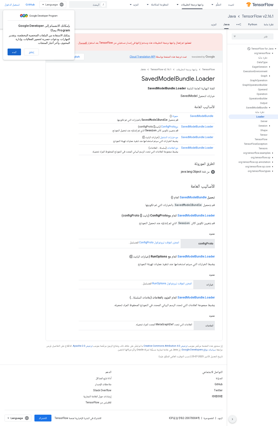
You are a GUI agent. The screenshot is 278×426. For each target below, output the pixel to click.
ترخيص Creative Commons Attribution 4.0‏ (165, 345)
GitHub (30, 4)
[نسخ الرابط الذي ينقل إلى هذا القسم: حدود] (205, 233)
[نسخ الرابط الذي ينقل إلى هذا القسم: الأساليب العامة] (190, 107)
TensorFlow (208, 69)
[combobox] (88, 4)
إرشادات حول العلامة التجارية (97, 396)
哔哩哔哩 (217, 396)
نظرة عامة (268, 24)
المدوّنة (219, 378)
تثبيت (231, 4)
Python (252, 24)
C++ (238, 24)
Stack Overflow (102, 390)
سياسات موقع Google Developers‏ (199, 349)
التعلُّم (218, 4)
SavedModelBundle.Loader (197, 126)
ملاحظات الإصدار (103, 384)
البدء (14, 52)
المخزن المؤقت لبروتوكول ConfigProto (159, 242)
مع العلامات (172, 147)
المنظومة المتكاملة (160, 4)
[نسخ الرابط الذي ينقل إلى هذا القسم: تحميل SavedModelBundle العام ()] (166, 197)
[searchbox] (252, 36)
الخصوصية (208, 418)
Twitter (218, 390)
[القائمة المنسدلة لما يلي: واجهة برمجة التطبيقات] (176, 4)
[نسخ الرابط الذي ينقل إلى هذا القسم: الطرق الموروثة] (190, 164)
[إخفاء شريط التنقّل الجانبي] (232, 419)
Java (232, 16)
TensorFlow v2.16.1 (257, 16)
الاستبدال (82, 42)
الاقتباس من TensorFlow (98, 402)
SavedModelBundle (201, 116)
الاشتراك (43, 418)
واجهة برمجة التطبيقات (192, 4)
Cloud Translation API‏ (142, 56)
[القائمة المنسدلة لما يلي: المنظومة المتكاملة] (146, 4)
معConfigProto (169, 126)
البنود (220, 418)
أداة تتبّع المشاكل (103, 378)
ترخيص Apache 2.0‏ (82, 345)
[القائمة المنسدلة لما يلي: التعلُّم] (211, 4)
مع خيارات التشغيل (169, 137)
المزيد (136, 4)
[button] (253, 48)
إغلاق (31, 52)
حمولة (175, 116)
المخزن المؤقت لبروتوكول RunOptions (172, 283)
